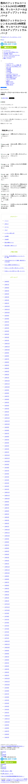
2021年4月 (7, 480)
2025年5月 (7, 328)
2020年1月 (7, 526)
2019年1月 (7, 563)
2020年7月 (7, 507)
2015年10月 (7, 684)
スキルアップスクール (12, 74)
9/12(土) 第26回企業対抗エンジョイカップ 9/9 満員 (15, 257)
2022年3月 (7, 445)
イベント (7, 220)
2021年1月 (7, 489)
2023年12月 (7, 380)
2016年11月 (7, 644)
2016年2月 (7, 672)
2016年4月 (7, 666)
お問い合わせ (9, 84)
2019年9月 (7, 538)
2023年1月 (7, 414)
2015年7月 (7, 694)
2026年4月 (7, 293)
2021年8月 (7, 467)
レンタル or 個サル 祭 (9, 233)
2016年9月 (7, 650)
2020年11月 (7, 495)
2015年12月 (7, 678)
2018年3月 (7, 594)
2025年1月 (7, 340)
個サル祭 (8, 68)
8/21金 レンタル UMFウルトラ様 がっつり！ (15, 271)
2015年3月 (7, 706)
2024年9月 (7, 352)
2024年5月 (7, 365)
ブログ (8, 80)
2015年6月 (7, 697)
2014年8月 (7, 728)
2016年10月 (7, 647)
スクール (7, 227)
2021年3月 (7, 483)
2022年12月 (7, 418)
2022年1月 (7, 452)
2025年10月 (7, 312)
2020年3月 (7, 520)
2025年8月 (7, 318)
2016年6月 (7, 659)
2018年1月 (7, 600)
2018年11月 (7, 569)
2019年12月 (7, 529)
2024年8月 (7, 355)
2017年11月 (7, 607)
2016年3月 (7, 669)
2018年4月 (7, 591)
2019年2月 (7, 560)
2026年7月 (7, 284)
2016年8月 (7, 653)
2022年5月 (7, 439)
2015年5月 (7, 700)
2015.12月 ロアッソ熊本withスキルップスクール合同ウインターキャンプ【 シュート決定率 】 (19, 186)
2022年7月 (7, 433)
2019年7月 (7, 545)
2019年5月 (7, 551)
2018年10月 (7, 573)
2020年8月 (7, 504)
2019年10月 (7, 535)
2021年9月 (7, 464)
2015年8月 (7, 690)
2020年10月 (7, 498)
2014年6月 (7, 734)
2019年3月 (7, 557)
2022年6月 (7, 436)
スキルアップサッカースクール (11, 55)
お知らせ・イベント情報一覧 (13, 65)
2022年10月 (7, 424)
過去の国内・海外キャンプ (13, 75)
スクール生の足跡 (11, 78)
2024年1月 (7, 377)
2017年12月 (7, 604)
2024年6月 (7, 362)
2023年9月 (7, 390)
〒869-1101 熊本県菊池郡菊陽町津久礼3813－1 (12, 746)
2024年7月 (7, 359)
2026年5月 (7, 290)
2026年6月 (7, 287)
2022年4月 (7, 442)
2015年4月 (7, 703)
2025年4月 (7, 331)
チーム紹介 (9, 72)
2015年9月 (7, 687)
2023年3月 (7, 408)
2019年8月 (7, 542)
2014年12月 (7, 715)
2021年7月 (7, 470)
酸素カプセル (9, 81)
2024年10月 (7, 349)
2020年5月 (7, 514)
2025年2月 (7, 337)
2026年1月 (7, 303)
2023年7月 (7, 396)
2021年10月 (7, 461)
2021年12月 (7, 455)
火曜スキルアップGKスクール (18, 134)
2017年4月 (7, 628)
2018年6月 (7, 585)
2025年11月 (7, 309)
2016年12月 (7, 641)
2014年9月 (7, 725)
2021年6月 (7, 473)
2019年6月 (7, 548)
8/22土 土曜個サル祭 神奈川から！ (12, 264)
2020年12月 (7, 492)
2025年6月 (7, 324)
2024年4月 (7, 368)
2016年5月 (7, 662)
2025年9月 (7, 315)
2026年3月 (7, 297)
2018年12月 (7, 566)
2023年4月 (7, 405)
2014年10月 (7, 721)
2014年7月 (7, 731)
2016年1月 (7, 675)
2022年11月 (7, 421)
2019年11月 (7, 532)
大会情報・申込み (8, 53)
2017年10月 (7, 610)
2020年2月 (7, 523)
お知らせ (7, 223)
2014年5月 (7, 737)
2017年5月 (7, 625)
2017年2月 (7, 635)
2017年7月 (7, 619)
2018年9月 (7, 576)
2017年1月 (7, 638)
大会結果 (8, 71)
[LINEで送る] (4, 98)
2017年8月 (7, 616)
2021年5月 (7, 476)
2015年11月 (7, 681)
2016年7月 (7, 656)
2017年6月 (7, 622)
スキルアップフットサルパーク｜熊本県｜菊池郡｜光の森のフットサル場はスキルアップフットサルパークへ (14, 780)
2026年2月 (7, 300)
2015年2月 (7, 709)
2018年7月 (7, 582)
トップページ (6, 50)
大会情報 (8, 69)
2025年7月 (7, 321)
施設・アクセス (7, 58)
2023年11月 (7, 383)
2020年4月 (7, 517)
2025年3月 (7, 334)
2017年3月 (7, 631)
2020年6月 (7, 511)
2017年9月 (7, 613)
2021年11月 (7, 458)
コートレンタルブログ (9, 56)
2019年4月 (7, 554)
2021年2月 (7, 486)
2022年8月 (7, 430)
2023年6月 (7, 399)
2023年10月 (7, 386)
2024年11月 (7, 346)
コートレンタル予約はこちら (10, 52)
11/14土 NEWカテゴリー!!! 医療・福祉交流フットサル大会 (15, 261)
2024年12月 (7, 343)
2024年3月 (7, 371)
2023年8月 (7, 393)
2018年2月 (7, 597)
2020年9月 (7, 501)
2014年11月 (7, 718)
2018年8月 (7, 579)
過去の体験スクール (11, 77)
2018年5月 (7, 588)
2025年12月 (7, 306)
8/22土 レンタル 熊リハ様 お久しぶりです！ (14, 267)
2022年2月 (7, 449)
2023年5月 (7, 402)
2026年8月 (7, 281)
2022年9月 (7, 427)
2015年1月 (7, 712)
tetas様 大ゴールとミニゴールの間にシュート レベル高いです (19, 196)
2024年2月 (7, 374)
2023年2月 (7, 411)
